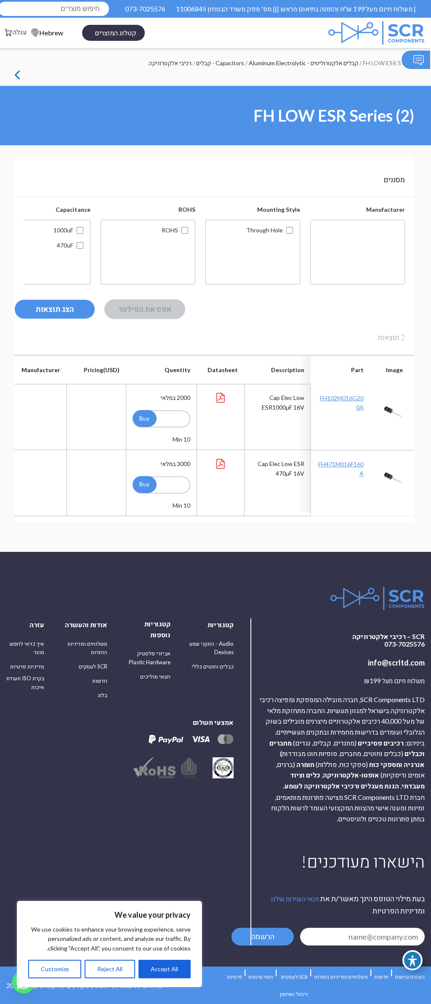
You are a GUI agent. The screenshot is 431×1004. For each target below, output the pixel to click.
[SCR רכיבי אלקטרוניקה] (356, 33)
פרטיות (234, 977)
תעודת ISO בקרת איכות (25, 682)
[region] (109, 944)
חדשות (99, 680)
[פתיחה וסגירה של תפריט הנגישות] (412, 960)
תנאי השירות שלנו (295, 899)
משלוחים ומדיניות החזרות (87, 648)
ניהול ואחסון (293, 994)
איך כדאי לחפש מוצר (27, 648)
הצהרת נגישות (410, 977)
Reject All (109, 968)
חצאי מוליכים (155, 676)
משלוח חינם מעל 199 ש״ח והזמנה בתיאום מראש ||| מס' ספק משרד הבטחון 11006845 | (296, 9)
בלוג (102, 695)
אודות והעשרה (86, 624)
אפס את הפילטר (145, 309)
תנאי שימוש (260, 977)
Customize (55, 968)
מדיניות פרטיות (27, 666)
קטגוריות (221, 624)
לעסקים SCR (93, 666)
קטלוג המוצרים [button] (115, 33)
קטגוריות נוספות (157, 629)
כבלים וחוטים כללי (213, 666)
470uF (65, 245)
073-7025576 (145, 9)
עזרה (36, 624)
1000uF (63, 230)
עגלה (20, 32)
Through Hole (264, 230)
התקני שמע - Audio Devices (211, 648)
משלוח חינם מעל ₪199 (394, 681)
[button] (145, 418)
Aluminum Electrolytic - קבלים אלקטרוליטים (303, 63)
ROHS (170, 230)
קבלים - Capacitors (220, 63)
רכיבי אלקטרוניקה (170, 63)
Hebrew (51, 33)
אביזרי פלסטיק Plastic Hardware (149, 658)
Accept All (164, 968)
